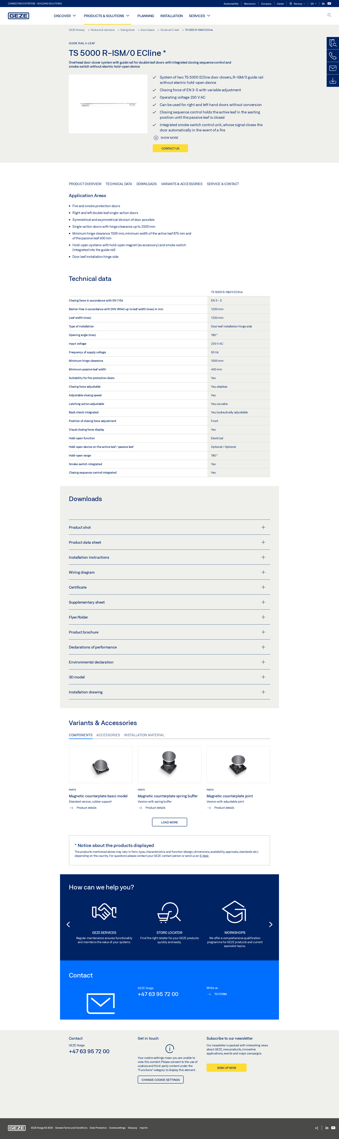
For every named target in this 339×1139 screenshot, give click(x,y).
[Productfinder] (333, 43)
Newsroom (250, 3)
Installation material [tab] (144, 735)
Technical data (119, 184)
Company (266, 3)
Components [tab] (81, 735)
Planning (145, 16)
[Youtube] (329, 3)
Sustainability (231, 3)
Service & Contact (223, 184)
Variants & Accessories (182, 184)
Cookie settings (117, 1127)
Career (280, 3)
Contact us (170, 148)
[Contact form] (333, 68)
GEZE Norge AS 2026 (42, 1127)
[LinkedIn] (323, 3)
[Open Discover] (74, 15)
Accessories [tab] (108, 735)
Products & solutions (104, 16)
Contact (76, 1038)
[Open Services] (208, 15)
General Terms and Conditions (71, 1127)
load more (169, 822)
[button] (297, 3)
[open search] (329, 15)
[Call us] (333, 55)
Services (197, 16)
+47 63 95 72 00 (158, 994)
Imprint (143, 1127)
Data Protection (98, 1127)
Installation (171, 16)
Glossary (132, 1127)
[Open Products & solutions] (127, 15)
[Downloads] (333, 81)
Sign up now (226, 1067)
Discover (62, 16)
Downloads (146, 184)
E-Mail (204, 855)
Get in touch (148, 1038)
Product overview (85, 184)
